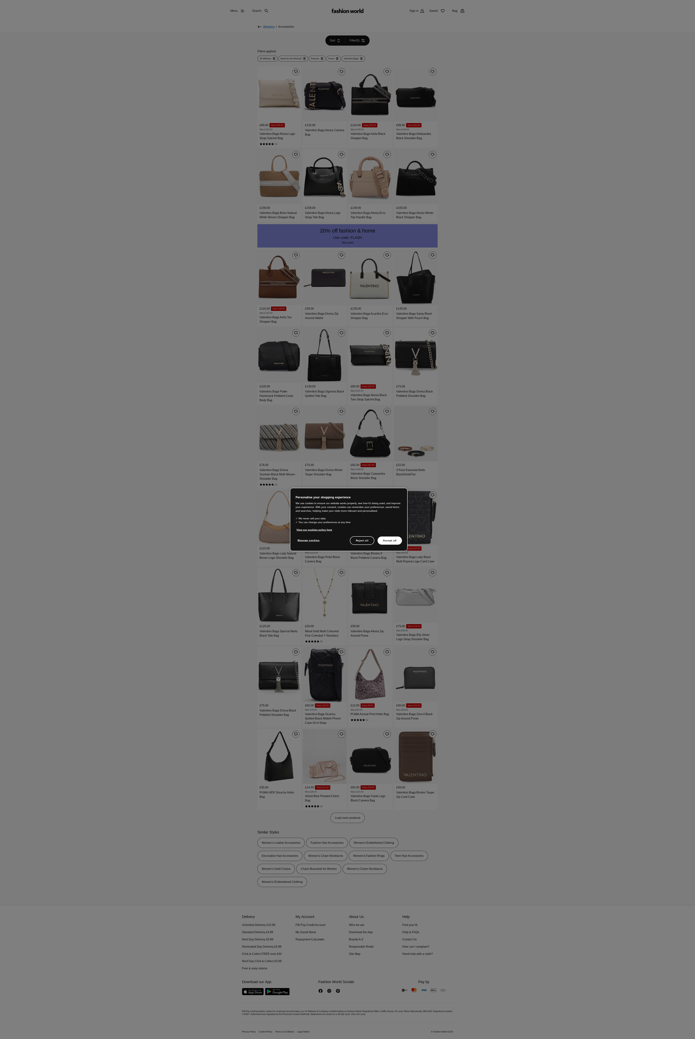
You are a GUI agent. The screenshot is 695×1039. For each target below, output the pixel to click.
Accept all (390, 540)
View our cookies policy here (312, 529)
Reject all (362, 540)
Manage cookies (308, 540)
